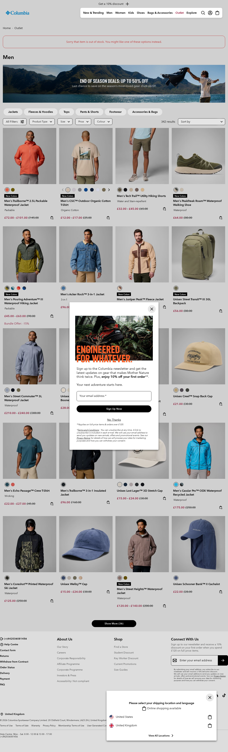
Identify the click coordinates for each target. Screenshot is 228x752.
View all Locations (159, 735)
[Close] (210, 697)
